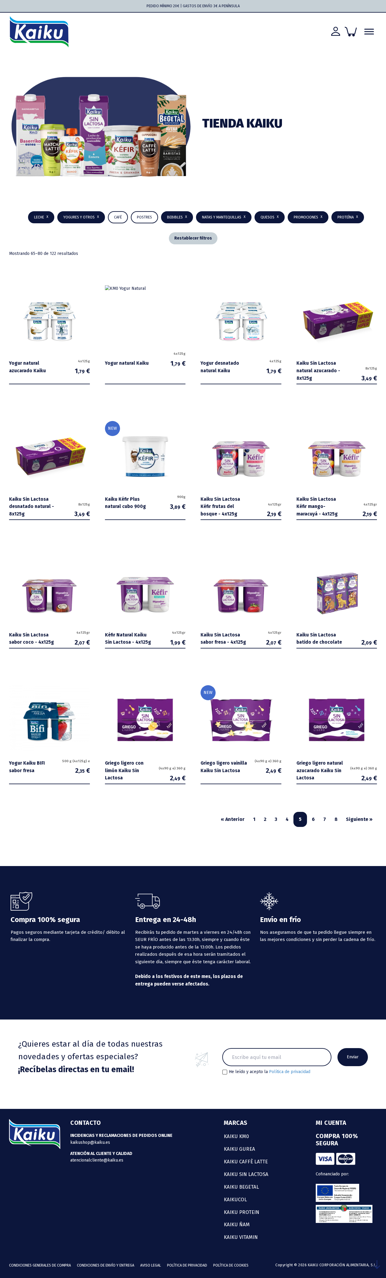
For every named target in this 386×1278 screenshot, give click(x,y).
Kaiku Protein (241, 1212)
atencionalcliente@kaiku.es (96, 1160)
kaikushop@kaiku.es (90, 1142)
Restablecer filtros (193, 238)
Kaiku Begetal (241, 1187)
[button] (177, 217)
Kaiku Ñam (237, 1224)
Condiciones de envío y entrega (105, 1265)
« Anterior (233, 819)
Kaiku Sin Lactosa (246, 1174)
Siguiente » (359, 819)
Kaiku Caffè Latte (246, 1162)
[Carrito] (351, 31)
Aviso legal (150, 1265)
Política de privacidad (289, 1071)
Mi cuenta (331, 1122)
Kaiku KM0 (236, 1136)
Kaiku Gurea (239, 1149)
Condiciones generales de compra (40, 1265)
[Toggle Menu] (369, 32)
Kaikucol (235, 1199)
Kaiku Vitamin (241, 1237)
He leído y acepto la (269, 1072)
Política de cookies (230, 1265)
